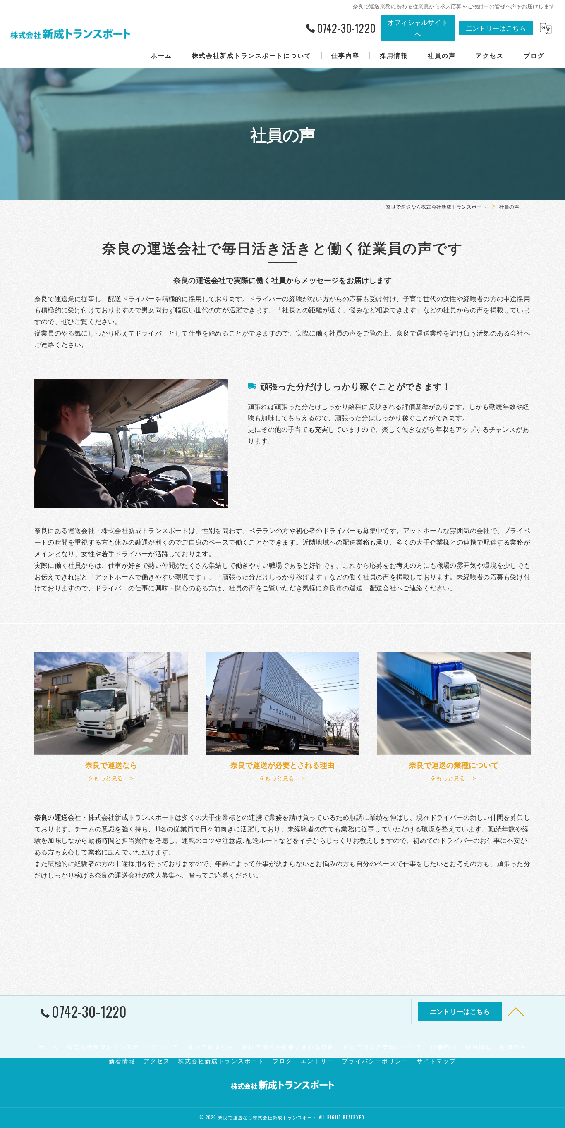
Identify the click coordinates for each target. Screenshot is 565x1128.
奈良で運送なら (210, 1046)
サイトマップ (436, 1061)
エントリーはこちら (496, 27)
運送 (121, 874)
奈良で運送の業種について (382, 1046)
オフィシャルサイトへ (418, 27)
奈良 (101, 874)
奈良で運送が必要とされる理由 (288, 1046)
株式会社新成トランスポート (221, 1061)
